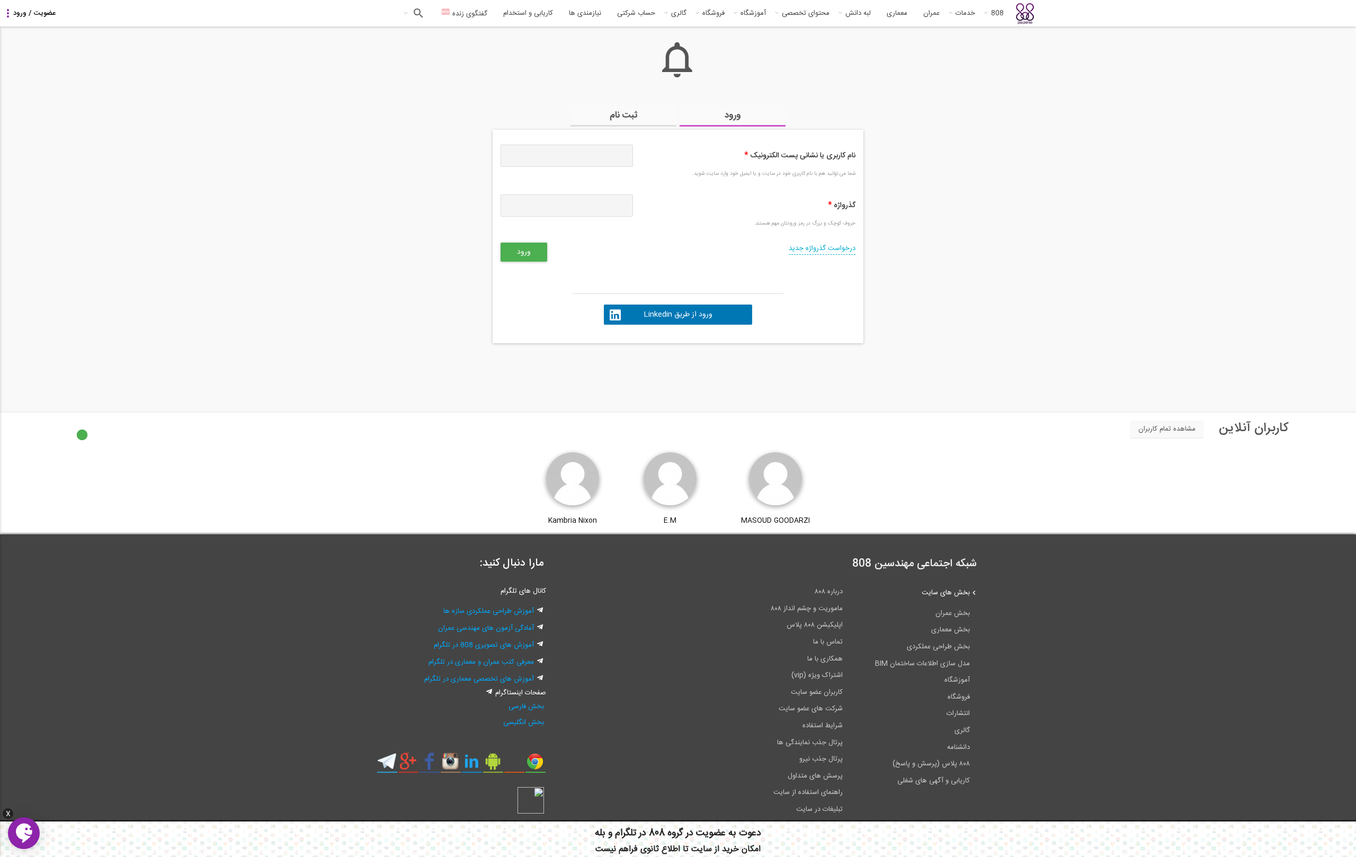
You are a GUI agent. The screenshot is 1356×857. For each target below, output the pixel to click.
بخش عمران (952, 613)
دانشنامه (958, 747)
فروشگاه (713, 13)
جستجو (417, 13)
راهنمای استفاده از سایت (808, 792)
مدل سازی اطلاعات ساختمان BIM (922, 663)
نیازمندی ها (585, 13)
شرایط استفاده (822, 725)
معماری (897, 13)
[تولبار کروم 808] (535, 765)
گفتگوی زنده (468, 14)
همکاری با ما (825, 659)
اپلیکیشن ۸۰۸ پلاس (815, 625)
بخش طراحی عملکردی (938, 647)
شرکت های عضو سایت (811, 709)
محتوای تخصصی (805, 13)
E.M (670, 520)
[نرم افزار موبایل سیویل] (493, 765)
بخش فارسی (526, 706)
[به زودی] (633, 373)
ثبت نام (624, 115)
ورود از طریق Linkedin (678, 314)
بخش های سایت (946, 593)
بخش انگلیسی (523, 722)
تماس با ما (828, 642)
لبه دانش (858, 13)
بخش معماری (950, 630)
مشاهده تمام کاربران (1167, 429)
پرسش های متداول (815, 776)
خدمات (965, 13)
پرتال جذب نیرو (821, 759)
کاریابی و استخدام (528, 13)
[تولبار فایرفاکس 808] (514, 765)
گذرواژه (841, 205)
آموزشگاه (753, 13)
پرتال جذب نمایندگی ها (810, 742)
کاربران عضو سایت (817, 692)
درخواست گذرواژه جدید (822, 248)
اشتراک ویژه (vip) (817, 675)
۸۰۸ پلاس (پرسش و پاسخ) (931, 764)
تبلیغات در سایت (819, 809)
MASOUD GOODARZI (775, 520)
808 (997, 13)
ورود (733, 115)
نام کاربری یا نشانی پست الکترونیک (799, 155)
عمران (931, 13)
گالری (678, 13)
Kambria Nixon (572, 520)
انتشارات (958, 713)
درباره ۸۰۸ (829, 591)
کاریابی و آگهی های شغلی (933, 781)
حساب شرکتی (636, 13)
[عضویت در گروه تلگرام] (387, 765)
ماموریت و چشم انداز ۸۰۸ (807, 608)
